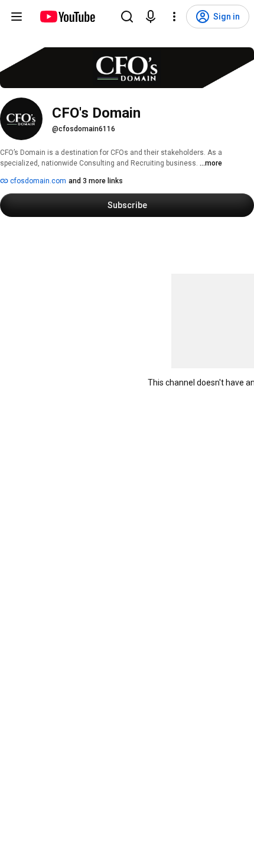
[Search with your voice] (150, 16)
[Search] (127, 16)
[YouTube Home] (67, 16)
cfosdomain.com (37, 181)
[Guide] (16, 16)
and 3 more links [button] (96, 181)
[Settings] (174, 16)
